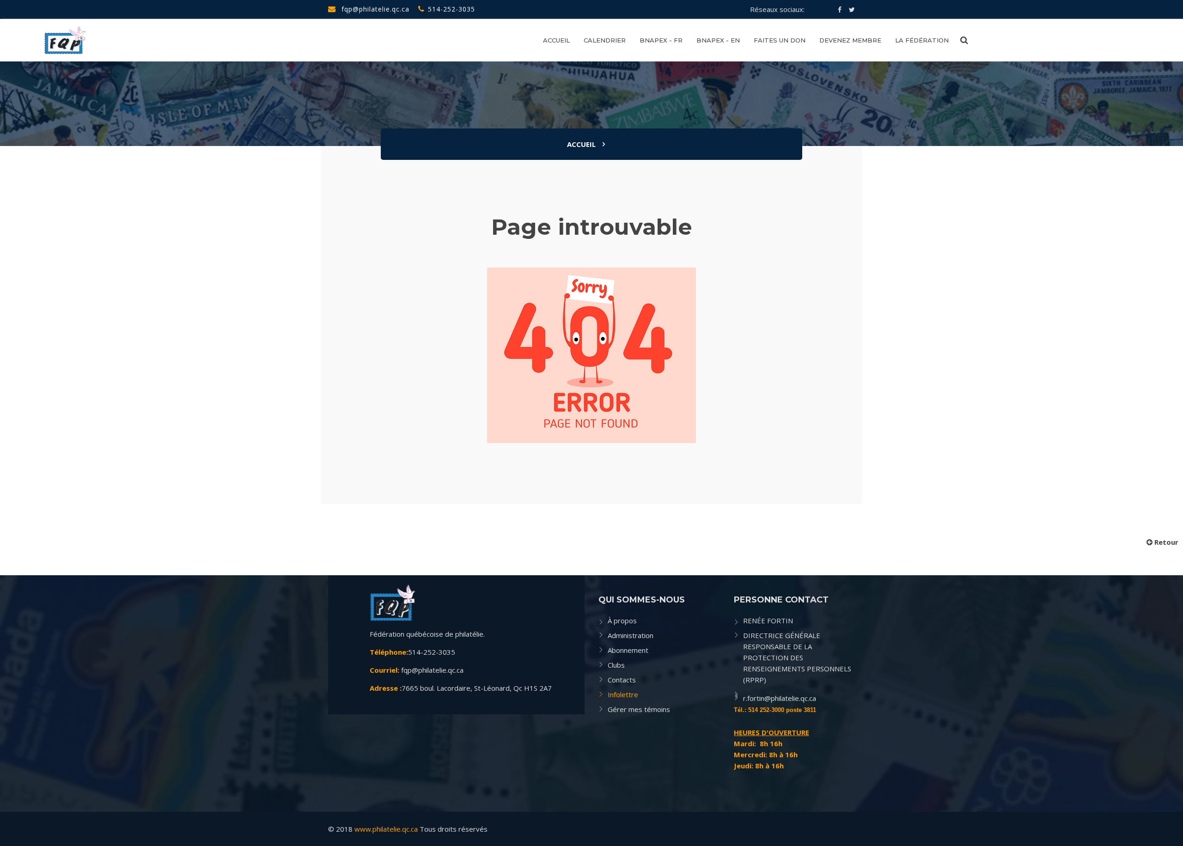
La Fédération (922, 40)
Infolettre (623, 694)
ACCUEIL (556, 40)
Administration (630, 635)
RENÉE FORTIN (768, 620)
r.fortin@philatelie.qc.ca (779, 698)
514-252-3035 (451, 9)
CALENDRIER (605, 40)
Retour (1165, 542)
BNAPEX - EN (718, 40)
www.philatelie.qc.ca (386, 829)
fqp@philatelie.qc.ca (374, 9)
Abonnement (628, 650)
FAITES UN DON (779, 40)
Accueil (581, 144)
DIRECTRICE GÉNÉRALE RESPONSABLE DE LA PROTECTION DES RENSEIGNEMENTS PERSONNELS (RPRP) (797, 657)
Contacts (622, 679)
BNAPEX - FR (661, 40)
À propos (622, 620)
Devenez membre (850, 40)
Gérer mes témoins (639, 709)
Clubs (616, 664)
